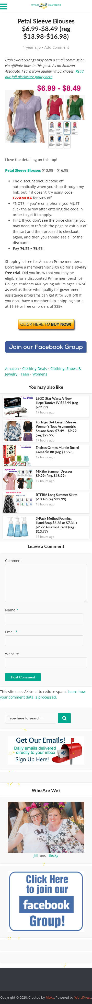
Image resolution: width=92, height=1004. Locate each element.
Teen (25, 374)
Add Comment (56, 47)
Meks (50, 997)
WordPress (82, 997)
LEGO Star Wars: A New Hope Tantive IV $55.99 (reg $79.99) (57, 403)
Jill (36, 855)
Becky (53, 855)
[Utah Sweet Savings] (46, 5)
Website (12, 653)
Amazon (12, 368)
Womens (39, 374)
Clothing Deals (34, 368)
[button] (79, 89)
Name (11, 610)
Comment (13, 560)
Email (11, 632)
